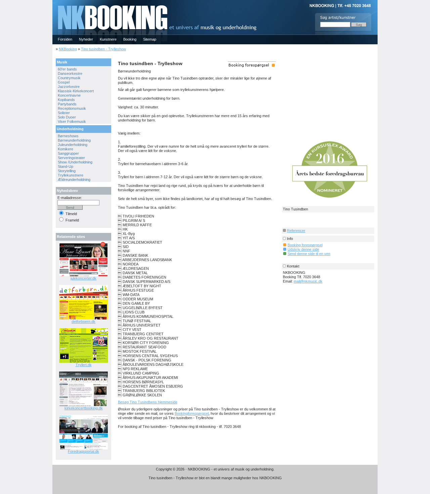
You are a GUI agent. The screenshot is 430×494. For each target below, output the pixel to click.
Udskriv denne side (303, 249)
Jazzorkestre (69, 87)
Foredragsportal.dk (83, 451)
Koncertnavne (69, 95)
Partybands (67, 104)
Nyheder (86, 39)
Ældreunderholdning (74, 180)
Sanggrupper (68, 153)
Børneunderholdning (74, 140)
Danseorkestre (70, 73)
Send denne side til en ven (309, 254)
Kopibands (66, 100)
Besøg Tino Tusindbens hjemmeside (147, 402)
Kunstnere (108, 39)
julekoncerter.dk (83, 278)
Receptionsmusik (72, 108)
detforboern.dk (83, 321)
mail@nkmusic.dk (308, 281)
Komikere (65, 149)
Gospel (64, 82)
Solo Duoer (67, 117)
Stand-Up (65, 166)
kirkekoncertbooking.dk (83, 408)
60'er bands (67, 69)
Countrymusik (69, 78)
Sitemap (149, 39)
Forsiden (65, 39)
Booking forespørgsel (305, 245)
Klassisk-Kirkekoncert (76, 91)
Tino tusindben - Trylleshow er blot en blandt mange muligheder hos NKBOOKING (215, 478)
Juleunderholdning (72, 145)
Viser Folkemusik (72, 121)
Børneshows (68, 136)
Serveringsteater (71, 158)
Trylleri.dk (84, 365)
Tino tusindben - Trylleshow (103, 49)
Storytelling (67, 171)
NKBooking (68, 49)
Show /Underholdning (75, 162)
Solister (64, 113)
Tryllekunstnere (70, 175)
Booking (129, 39)
